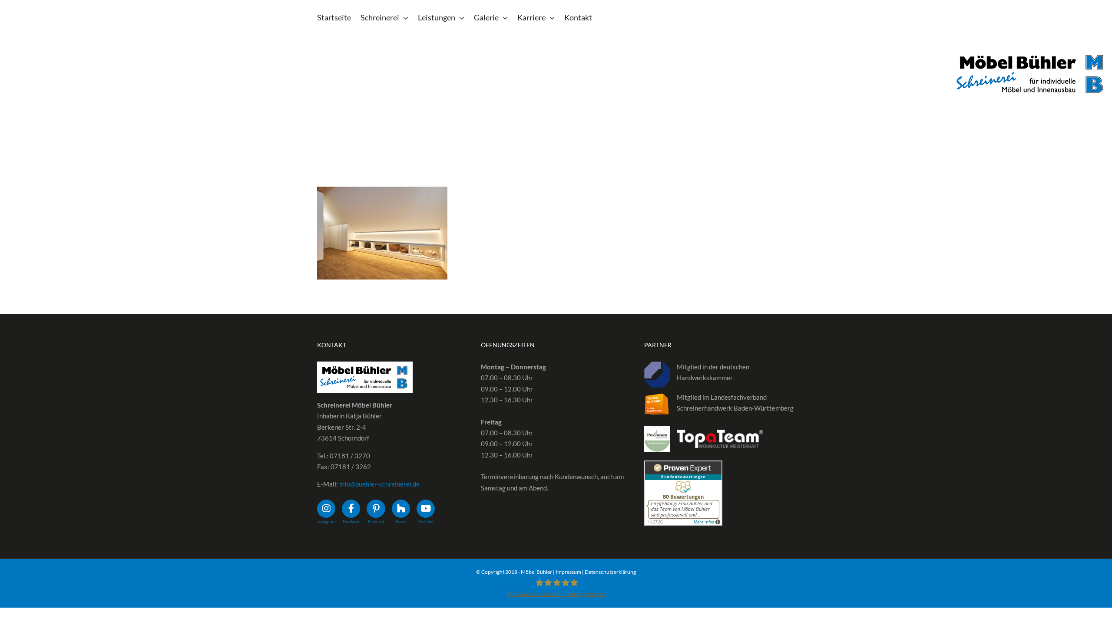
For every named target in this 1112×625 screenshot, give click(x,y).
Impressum (568, 572)
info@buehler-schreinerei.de (379, 484)
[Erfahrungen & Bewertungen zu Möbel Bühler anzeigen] (683, 466)
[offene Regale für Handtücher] (382, 233)
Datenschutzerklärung (610, 572)
